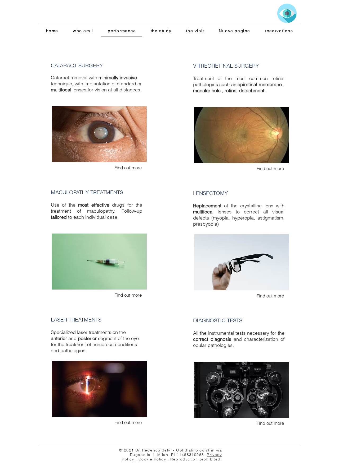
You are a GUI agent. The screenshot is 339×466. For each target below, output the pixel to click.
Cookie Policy (152, 459)
